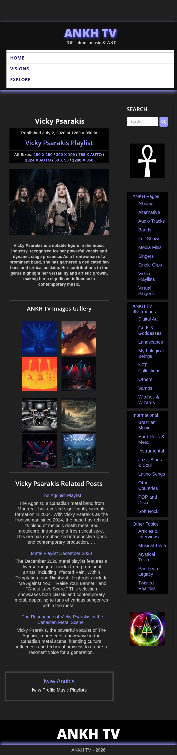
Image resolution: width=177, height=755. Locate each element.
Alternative (149, 212)
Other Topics (146, 524)
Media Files (150, 247)
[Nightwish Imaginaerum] (79, 466)
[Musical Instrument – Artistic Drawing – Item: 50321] (39, 354)
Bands (144, 229)
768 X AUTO (90, 154)
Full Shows (149, 238)
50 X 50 (61, 160)
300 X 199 (65, 154)
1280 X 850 (82, 160)
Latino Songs (151, 473)
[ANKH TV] (147, 176)
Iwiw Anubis (59, 681)
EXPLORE (20, 79)
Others (145, 379)
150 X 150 (43, 154)
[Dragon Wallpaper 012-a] (79, 354)
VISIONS (19, 69)
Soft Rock (148, 511)
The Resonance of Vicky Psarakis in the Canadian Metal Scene (62, 619)
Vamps (145, 388)
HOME (17, 58)
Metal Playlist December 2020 (61, 553)
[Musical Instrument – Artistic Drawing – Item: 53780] (39, 389)
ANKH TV (90, 33)
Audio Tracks (151, 221)
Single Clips (150, 264)
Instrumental (151, 450)
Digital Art (148, 318)
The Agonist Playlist (61, 495)
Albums (145, 203)
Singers (146, 256)
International (145, 415)
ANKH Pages (146, 196)
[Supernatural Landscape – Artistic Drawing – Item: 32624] (79, 431)
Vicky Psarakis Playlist (59, 142)
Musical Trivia (152, 545)
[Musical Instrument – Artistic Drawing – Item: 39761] (39, 431)
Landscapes (150, 342)
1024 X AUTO (38, 160)
